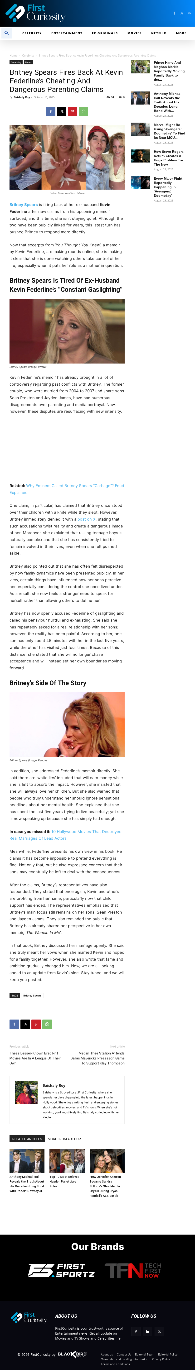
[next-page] (22, 1155)
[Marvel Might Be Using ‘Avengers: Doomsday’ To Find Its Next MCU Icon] (140, 129)
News (28, 62)
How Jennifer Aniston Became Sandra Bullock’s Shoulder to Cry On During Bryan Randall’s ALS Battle (105, 1186)
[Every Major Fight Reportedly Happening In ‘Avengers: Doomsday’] (140, 182)
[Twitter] (181, 13)
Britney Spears (24, 204)
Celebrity (28, 55)
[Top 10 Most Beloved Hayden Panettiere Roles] (66, 1161)
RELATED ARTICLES (27, 1139)
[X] (61, 111)
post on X (87, 519)
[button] (6, 33)
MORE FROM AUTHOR (64, 1139)
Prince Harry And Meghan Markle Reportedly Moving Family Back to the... (169, 71)
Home (14, 55)
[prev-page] (15, 1155)
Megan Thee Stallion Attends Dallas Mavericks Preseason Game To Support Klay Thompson (98, 1058)
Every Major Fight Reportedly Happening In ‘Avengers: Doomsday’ (168, 187)
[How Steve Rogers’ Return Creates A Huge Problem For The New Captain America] (140, 156)
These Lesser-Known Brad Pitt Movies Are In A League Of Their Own (35, 1058)
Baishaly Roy (22, 97)
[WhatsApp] (83, 111)
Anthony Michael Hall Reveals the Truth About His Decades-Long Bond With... (167, 102)
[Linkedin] (189, 13)
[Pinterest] (72, 111)
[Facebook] (174, 13)
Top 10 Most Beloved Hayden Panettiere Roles (64, 1181)
